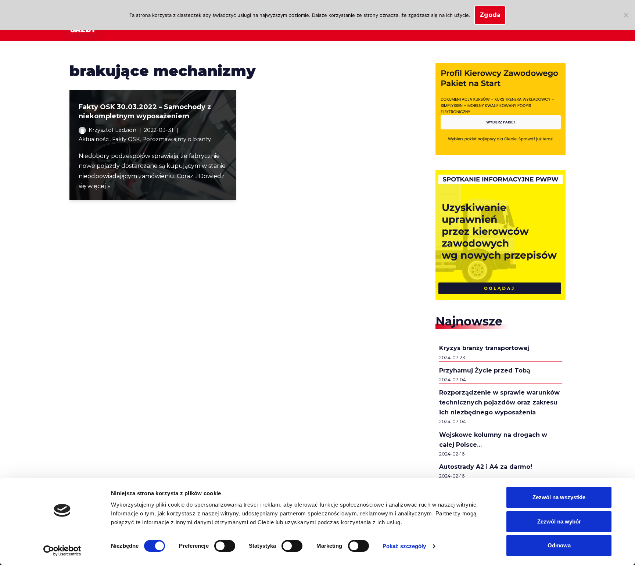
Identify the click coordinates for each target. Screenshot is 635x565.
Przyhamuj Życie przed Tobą (484, 370)
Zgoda (490, 14)
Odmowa (559, 545)
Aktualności (94, 139)
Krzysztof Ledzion (112, 130)
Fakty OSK (126, 139)
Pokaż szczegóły (404, 546)
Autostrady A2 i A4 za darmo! (485, 466)
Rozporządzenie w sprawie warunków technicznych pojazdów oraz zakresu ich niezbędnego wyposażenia (499, 402)
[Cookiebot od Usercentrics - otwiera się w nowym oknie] (62, 550)
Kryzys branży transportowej (484, 348)
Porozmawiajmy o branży (176, 139)
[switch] (224, 546)
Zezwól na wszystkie (558, 497)
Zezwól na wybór (559, 521)
